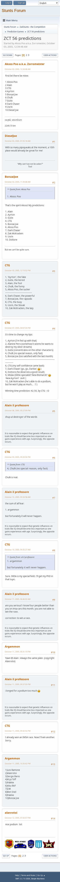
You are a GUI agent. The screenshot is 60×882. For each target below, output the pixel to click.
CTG (7, 265)
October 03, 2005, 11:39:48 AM (17, 182)
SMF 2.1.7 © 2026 (22, 879)
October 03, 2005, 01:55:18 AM (17, 141)
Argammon (12, 646)
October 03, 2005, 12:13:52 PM (17, 270)
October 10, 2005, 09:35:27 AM (17, 549)
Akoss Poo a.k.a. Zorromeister (24, 64)
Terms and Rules (28, 875)
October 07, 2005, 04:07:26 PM (17, 328)
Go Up (6, 856)
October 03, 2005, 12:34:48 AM (17, 69)
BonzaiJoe (11, 177)
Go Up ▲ (41, 875)
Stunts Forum (14, 10)
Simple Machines (38, 879)
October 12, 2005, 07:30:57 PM (17, 818)
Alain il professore (17, 405)
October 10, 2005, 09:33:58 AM (17, 497)
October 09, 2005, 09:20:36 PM (17, 457)
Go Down (7, 55)
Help (17, 875)
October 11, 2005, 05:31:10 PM (17, 651)
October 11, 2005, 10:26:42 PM (17, 763)
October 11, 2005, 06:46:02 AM (17, 599)
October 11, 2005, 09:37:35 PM (17, 684)
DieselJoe (11, 136)
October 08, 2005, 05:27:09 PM (17, 410)
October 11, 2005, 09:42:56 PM (17, 731)
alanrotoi (11, 813)
